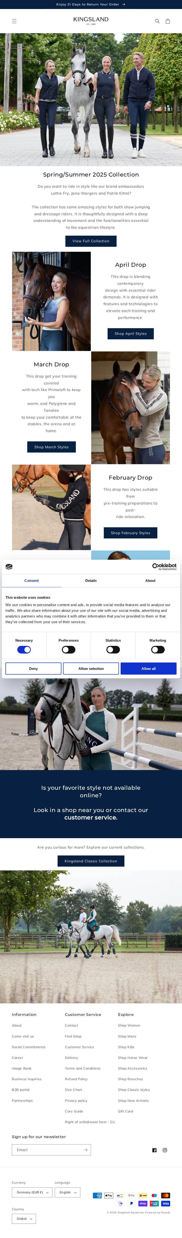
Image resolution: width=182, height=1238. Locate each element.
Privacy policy (76, 1100)
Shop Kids (126, 1047)
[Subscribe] (85, 1149)
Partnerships (22, 1100)
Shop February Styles (130, 533)
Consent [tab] (31, 580)
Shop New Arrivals (133, 1100)
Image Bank (22, 1068)
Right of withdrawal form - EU (90, 1122)
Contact (71, 1025)
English (65, 1192)
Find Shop (73, 1036)
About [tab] (150, 580)
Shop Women (129, 1025)
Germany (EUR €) (30, 1192)
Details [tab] (91, 580)
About (17, 1025)
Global (22, 1218)
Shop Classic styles (134, 1090)
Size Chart (73, 1090)
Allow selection (91, 669)
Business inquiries (27, 1079)
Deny (33, 669)
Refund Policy (76, 1079)
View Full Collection (91, 241)
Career (17, 1058)
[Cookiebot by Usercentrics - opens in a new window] (156, 566)
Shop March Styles (51, 447)
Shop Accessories (132, 1068)
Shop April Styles (131, 333)
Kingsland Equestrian (131, 1212)
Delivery (71, 1058)
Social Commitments (29, 1047)
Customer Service (79, 1047)
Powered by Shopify (157, 1212)
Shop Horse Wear (133, 1058)
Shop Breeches (130, 1079)
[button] (14, 21)
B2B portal (21, 1090)
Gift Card (125, 1111)
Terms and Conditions (83, 1068)
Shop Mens (127, 1036)
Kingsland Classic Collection (91, 861)
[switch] (68, 649)
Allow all (148, 669)
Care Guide (74, 1111)
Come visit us (23, 1036)
